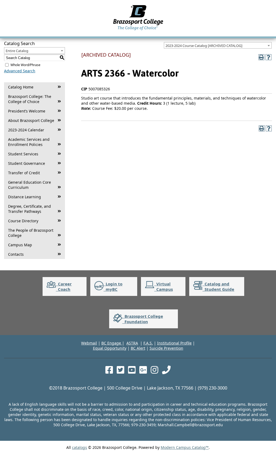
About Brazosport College (31, 120)
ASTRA (132, 343)
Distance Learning (24, 196)
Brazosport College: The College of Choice (29, 99)
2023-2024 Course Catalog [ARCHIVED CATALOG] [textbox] (203, 45)
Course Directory (23, 220)
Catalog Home (20, 87)
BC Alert (138, 348)
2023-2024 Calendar (26, 129)
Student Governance (26, 163)
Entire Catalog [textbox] (17, 50)
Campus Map (20, 244)
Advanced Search (19, 70)
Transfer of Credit (24, 172)
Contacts (16, 254)
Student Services (23, 153)
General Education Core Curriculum (29, 185)
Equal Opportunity (109, 348)
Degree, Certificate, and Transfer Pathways (29, 209)
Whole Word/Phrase (25, 65)
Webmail (89, 343)
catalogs (79, 447)
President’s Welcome (26, 111)
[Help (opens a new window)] (268, 57)
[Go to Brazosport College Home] (138, 30)
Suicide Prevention (166, 348)
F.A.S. (148, 343)
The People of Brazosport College (30, 233)
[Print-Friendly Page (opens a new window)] (261, 57)
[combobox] (218, 45)
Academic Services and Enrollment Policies (29, 142)
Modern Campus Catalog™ (185, 447)
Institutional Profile (174, 343)
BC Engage (111, 343)
